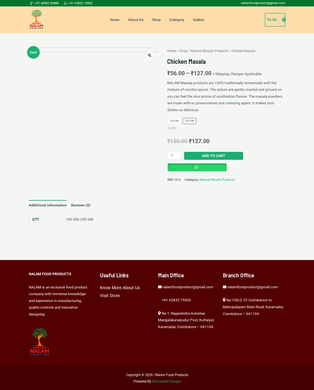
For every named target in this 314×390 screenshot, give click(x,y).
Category (176, 20)
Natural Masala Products (209, 51)
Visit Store (110, 295)
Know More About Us (120, 287)
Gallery (198, 20)
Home (115, 20)
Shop (156, 20)
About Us (136, 20)
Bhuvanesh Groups (166, 381)
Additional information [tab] (48, 205)
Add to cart (213, 156)
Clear (171, 128)
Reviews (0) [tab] (80, 205)
